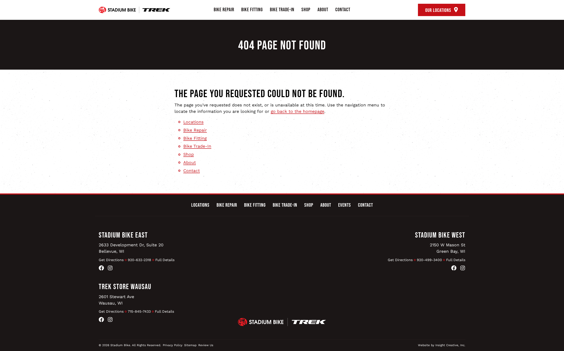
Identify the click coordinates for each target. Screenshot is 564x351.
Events (344, 205)
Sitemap (190, 345)
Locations (193, 121)
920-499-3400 (429, 260)
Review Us (205, 345)
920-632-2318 (139, 260)
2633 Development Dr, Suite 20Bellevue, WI (131, 248)
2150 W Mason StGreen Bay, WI (447, 248)
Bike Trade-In (282, 10)
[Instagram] (110, 269)
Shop (305, 10)
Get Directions (111, 260)
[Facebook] (101, 269)
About (322, 10)
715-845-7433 (139, 311)
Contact (342, 10)
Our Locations (438, 10)
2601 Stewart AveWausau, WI (116, 300)
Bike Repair (224, 10)
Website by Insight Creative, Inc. (441, 345)
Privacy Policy (172, 345)
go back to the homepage (297, 111)
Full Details (164, 260)
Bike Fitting (252, 10)
